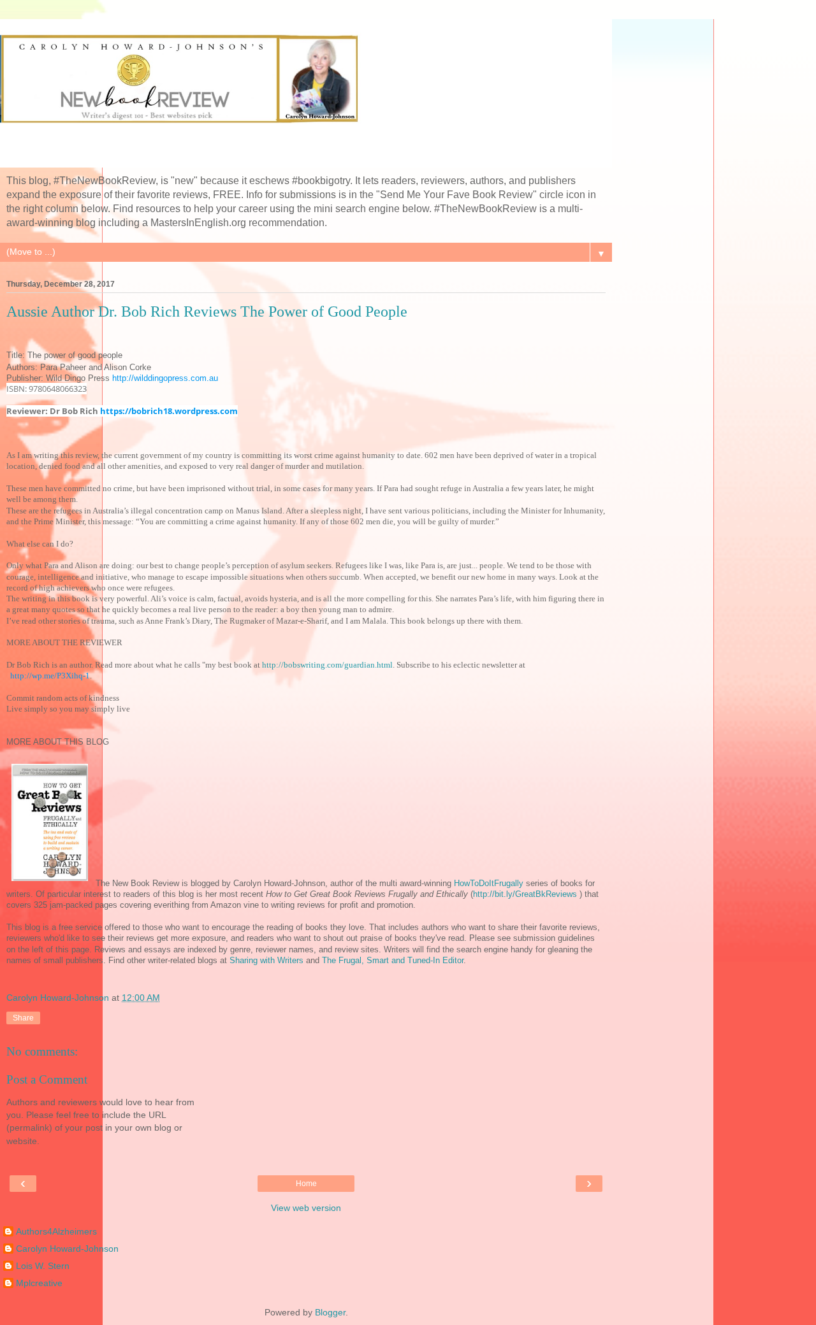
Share (23, 1017)
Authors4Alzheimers (56, 1231)
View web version (306, 1208)
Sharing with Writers (267, 960)
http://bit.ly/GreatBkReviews (525, 894)
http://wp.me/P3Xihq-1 (50, 675)
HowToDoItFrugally (488, 883)
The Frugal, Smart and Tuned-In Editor (392, 960)
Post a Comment (46, 1079)
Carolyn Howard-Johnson (67, 1248)
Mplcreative (39, 1283)
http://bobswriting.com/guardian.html (327, 665)
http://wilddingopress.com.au (165, 378)
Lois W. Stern (42, 1266)
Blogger (330, 1312)
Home (306, 1183)
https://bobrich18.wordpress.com (169, 411)
